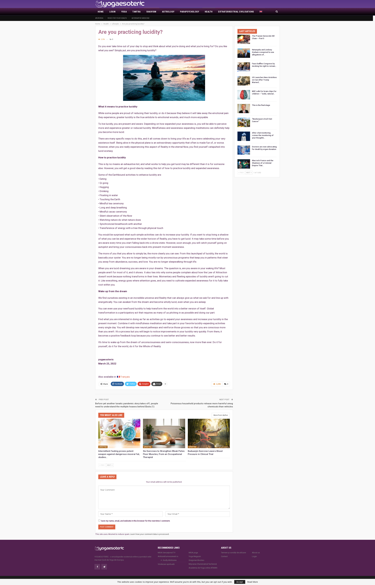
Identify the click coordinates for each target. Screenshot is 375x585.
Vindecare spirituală (166, 564)
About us (256, 552)
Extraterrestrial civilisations (236, 11)
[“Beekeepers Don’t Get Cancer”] (243, 122)
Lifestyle (103, 447)
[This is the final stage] (243, 108)
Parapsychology (189, 11)
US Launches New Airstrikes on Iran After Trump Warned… (264, 79)
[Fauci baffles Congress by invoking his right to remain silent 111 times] (243, 67)
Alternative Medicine (140, 18)
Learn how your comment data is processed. (149, 534)
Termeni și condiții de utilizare (233, 552)
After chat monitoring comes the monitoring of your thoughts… (262, 135)
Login (112, 11)
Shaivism (151, 11)
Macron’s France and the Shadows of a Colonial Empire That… (262, 163)
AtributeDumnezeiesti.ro (168, 556)
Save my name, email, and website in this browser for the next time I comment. (135, 520)
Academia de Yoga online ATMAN (203, 568)
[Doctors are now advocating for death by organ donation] (243, 150)
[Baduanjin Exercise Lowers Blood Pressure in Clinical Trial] (209, 433)
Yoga (124, 11)
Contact (224, 556)
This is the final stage (261, 105)
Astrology (168, 11)
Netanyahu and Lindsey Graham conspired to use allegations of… (263, 52)
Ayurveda (99, 18)
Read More (252, 582)
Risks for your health (117, 18)
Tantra (136, 11)
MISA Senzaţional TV (166, 552)
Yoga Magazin (195, 556)
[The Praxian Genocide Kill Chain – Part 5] (243, 39)
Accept (239, 581)
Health (208, 11)
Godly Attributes (170, 560)
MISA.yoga (193, 552)
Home (101, 11)
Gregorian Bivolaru (196, 560)
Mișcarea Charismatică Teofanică (203, 564)
